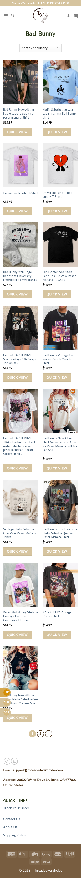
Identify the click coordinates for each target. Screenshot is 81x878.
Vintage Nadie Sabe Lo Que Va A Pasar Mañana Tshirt (19, 533)
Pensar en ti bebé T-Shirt (20, 193)
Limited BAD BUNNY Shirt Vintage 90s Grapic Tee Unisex (20, 359)
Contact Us (11, 819)
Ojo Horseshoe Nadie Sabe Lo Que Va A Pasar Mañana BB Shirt (59, 275)
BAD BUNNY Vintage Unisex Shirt (57, 614)
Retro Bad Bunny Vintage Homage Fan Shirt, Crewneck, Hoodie (20, 616)
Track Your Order (16, 808)
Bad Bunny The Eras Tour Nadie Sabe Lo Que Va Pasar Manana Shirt (60, 533)
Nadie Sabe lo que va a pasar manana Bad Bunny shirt (59, 113)
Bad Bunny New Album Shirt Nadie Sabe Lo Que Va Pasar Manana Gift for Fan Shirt (60, 444)
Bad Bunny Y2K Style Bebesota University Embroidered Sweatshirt (20, 275)
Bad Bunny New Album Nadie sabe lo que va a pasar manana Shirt (18, 113)
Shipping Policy (14, 835)
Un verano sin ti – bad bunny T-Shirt (57, 194)
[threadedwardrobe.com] (40, 15)
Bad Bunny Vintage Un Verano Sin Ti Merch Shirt (58, 359)
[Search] (12, 15)
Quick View (17, 132)
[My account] (68, 15)
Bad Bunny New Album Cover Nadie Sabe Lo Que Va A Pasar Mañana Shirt (20, 699)
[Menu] (5, 15)
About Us (10, 827)
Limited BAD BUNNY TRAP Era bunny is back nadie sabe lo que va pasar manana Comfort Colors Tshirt (19, 446)
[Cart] (76, 15)
